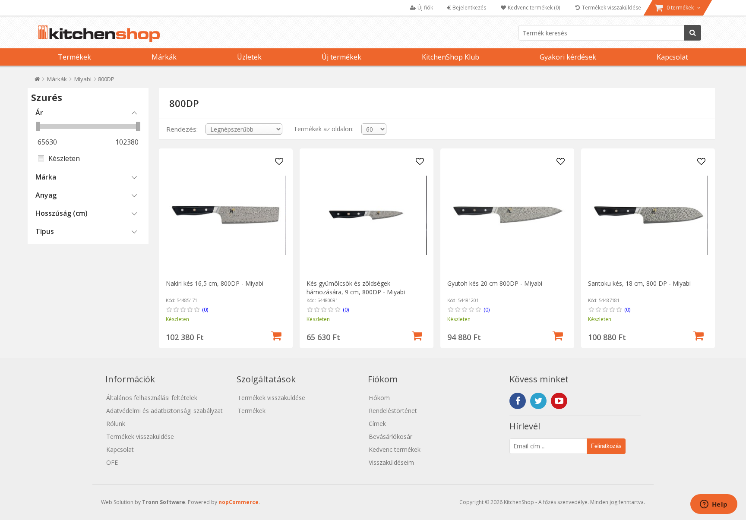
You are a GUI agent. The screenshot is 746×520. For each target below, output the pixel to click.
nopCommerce (238, 502)
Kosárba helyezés (276, 335)
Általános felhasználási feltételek (151, 398)
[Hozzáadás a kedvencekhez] (279, 161)
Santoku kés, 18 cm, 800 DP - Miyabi (639, 283)
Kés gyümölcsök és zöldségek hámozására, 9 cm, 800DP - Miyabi (356, 287)
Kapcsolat (672, 57)
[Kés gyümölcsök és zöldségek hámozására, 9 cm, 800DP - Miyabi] (366, 215)
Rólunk (115, 423)
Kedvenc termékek (394, 449)
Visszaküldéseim (391, 462)
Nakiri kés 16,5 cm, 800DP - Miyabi (214, 283)
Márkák (164, 57)
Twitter (538, 401)
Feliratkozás (606, 446)
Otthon (37, 81)
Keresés (692, 33)
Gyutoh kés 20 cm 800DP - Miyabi (494, 283)
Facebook (517, 401)
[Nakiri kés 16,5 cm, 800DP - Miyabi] (225, 215)
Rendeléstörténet (393, 411)
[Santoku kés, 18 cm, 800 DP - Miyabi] (648, 215)
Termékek (74, 57)
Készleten (64, 158)
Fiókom (379, 398)
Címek (377, 423)
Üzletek (249, 57)
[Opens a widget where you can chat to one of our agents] (713, 505)
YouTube (559, 401)
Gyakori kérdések (568, 57)
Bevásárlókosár (390, 436)
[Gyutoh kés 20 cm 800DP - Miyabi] (507, 215)
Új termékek (341, 57)
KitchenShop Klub (450, 57)
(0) (205, 309)
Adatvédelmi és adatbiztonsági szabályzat (164, 411)
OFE (112, 462)
